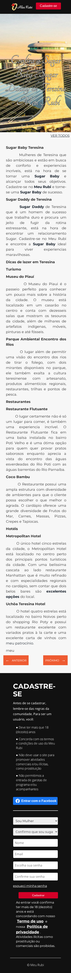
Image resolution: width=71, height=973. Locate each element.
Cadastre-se (48, 5)
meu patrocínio (19, 643)
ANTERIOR (16, 660)
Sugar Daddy (32, 207)
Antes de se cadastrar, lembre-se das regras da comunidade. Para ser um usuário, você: (32, 711)
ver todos (60, 135)
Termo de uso (30, 921)
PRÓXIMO (55, 660)
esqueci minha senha (30, 886)
